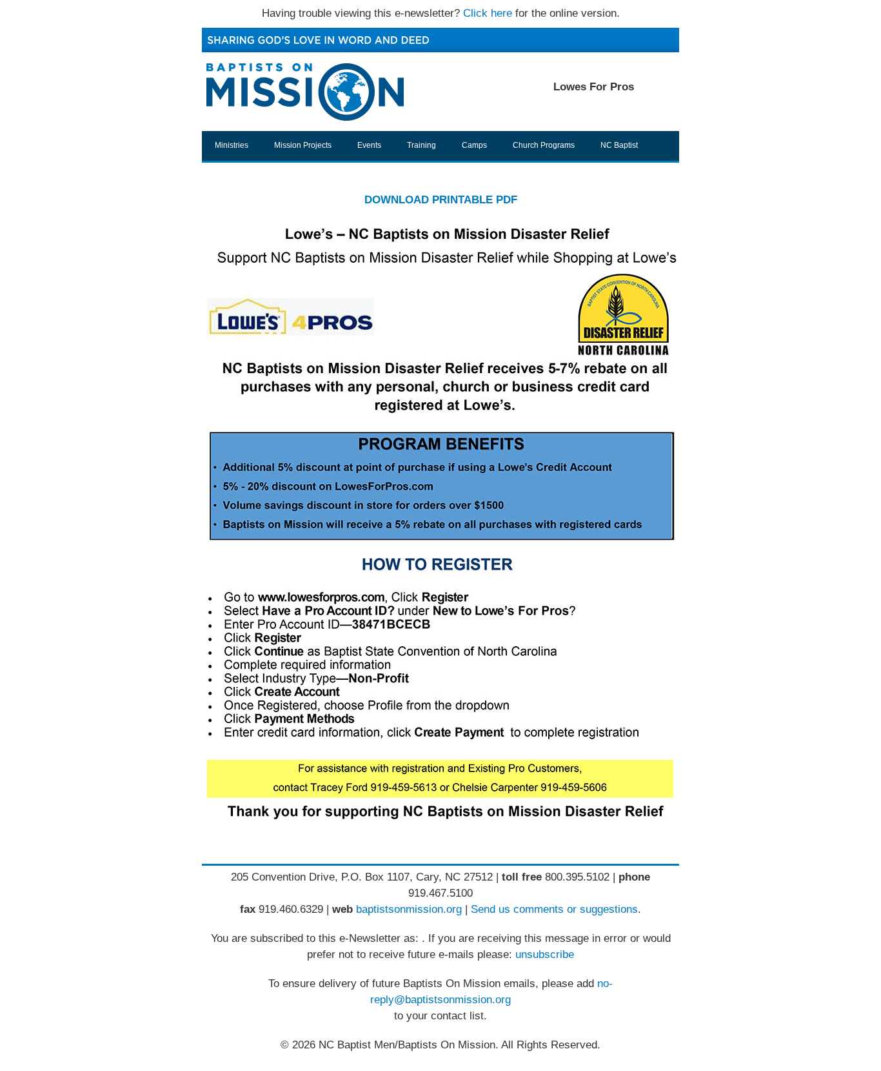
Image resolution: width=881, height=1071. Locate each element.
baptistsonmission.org (409, 909)
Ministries (231, 145)
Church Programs (544, 145)
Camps (474, 145)
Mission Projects (303, 145)
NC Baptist (619, 145)
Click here (487, 13)
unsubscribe (544, 954)
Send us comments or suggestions (554, 909)
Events (369, 145)
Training (421, 145)
